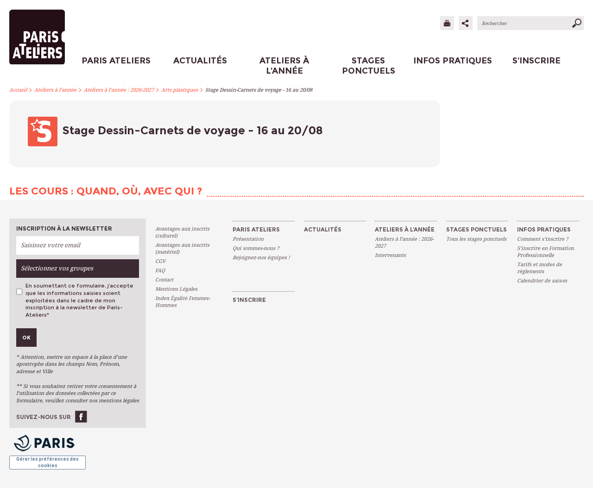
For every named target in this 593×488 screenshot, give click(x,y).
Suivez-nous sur (43, 416)
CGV (160, 261)
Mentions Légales (176, 289)
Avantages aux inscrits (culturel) (182, 232)
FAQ (160, 271)
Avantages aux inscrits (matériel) (182, 248)
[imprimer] (447, 23)
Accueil (18, 90)
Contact (164, 280)
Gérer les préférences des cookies (47, 462)
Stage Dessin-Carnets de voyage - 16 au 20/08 (258, 90)
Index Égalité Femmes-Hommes (182, 301)
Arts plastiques (179, 90)
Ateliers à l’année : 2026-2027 (119, 90)
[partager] (466, 23)
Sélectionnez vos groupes (57, 268)
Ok (26, 337)
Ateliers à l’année (55, 90)
